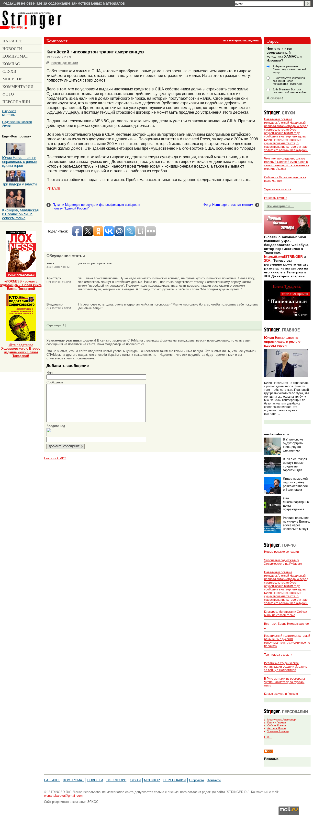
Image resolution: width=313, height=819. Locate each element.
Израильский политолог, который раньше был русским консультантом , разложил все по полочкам (287, 641)
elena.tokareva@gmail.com (63, 795)
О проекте (9, 111)
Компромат (73, 780)
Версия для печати (64, 63)
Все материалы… (280, 206)
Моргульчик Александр (281, 719)
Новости (95, 780)
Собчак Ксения (276, 725)
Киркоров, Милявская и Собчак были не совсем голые (285, 613)
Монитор (152, 780)
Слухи (135, 780)
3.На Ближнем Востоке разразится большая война (289, 91)
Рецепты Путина (275, 198)
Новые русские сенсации (281, 551)
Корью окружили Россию (281, 694)
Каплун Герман (276, 722)
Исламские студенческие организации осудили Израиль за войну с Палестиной (285, 666)
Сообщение (54, 382)
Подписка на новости (17, 121)
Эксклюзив (116, 780)
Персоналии (174, 780)
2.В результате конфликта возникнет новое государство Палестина (289, 80)
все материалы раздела (241, 40)
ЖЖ (267, 260)
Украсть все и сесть (277, 189)
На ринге (52, 780)
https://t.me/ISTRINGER (283, 256)
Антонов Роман (276, 728)
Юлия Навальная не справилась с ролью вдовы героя (282, 341)
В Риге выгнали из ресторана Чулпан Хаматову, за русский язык (284, 682)
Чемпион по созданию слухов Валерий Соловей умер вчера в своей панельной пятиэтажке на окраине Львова (286, 164)
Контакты (8, 114)
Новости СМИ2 (55, 458)
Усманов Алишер (278, 731)
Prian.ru (53, 188)
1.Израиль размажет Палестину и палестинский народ (289, 69)
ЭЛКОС (92, 802)
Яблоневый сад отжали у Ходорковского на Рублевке (283, 562)
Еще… (268, 736)
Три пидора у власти (278, 654)
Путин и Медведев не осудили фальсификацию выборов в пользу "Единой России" (96, 206)
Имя (49, 372)
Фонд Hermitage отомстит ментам (228, 205)
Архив (6, 125)
